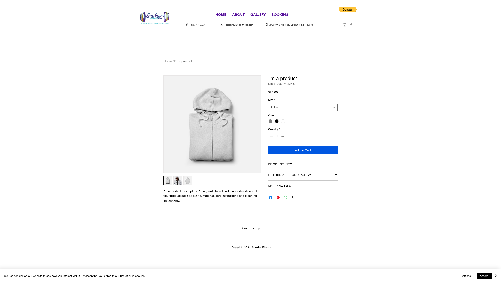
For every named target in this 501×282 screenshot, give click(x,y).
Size (271, 99)
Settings (466, 276)
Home (167, 61)
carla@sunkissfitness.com (239, 24)
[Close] (496, 276)
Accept (484, 276)
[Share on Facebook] (270, 197)
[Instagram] (344, 25)
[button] (348, 9)
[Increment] (283, 136)
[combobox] (303, 107)
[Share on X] (293, 197)
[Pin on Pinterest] (278, 197)
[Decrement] (271, 136)
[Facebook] (351, 25)
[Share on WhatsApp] (285, 197)
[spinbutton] (277, 136)
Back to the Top (250, 228)
